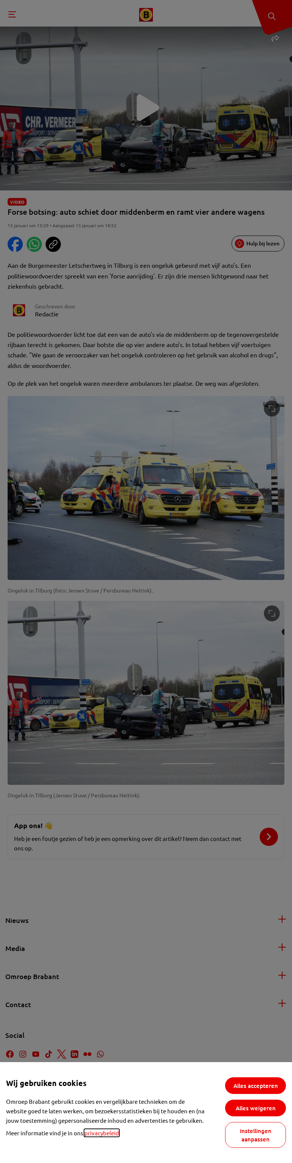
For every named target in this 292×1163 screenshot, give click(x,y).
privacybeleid (101, 1132)
